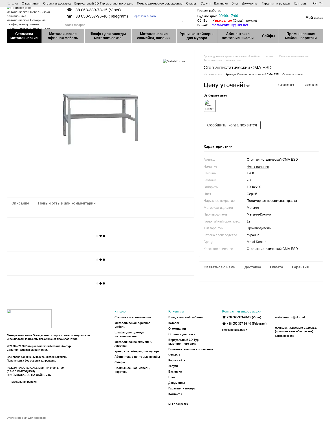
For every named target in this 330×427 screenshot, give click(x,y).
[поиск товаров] (179, 24)
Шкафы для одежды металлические (108, 36)
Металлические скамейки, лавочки (154, 36)
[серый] (210, 106)
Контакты (300, 3)
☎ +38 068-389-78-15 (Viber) (94, 10)
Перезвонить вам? (144, 16)
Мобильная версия (24, 381)
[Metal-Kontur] (174, 61)
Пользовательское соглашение (160, 3)
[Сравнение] (265, 18)
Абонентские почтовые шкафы (238, 36)
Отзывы (191, 3)
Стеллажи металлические (24, 36)
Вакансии (221, 3)
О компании (31, 3)
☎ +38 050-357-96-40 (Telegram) (97, 16)
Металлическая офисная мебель (63, 36)
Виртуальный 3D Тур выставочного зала (103, 3)
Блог (235, 3)
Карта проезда (284, 335)
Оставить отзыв (292, 74)
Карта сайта (176, 360)
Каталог (12, 3)
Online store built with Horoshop (26, 417)
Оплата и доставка (57, 3)
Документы (250, 3)
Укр (321, 3)
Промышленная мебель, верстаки (301, 36)
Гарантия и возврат (276, 3)
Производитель (259, 228)
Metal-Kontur (256, 242)
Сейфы (268, 36)
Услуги (206, 3)
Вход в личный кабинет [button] (185, 317)
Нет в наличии (258, 166)
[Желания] (276, 18)
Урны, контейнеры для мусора (196, 36)
